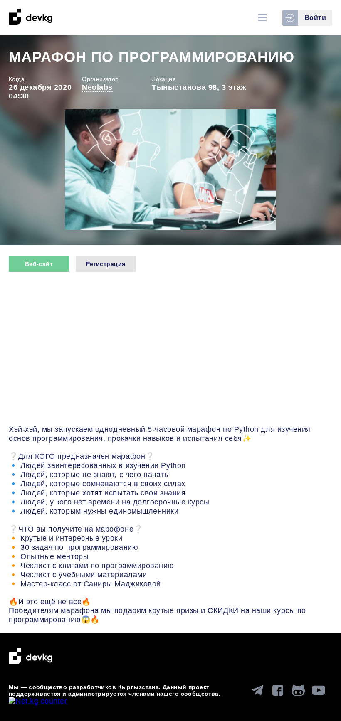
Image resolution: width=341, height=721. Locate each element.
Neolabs (97, 87)
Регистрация (106, 264)
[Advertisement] (170, 349)
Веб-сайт (39, 264)
